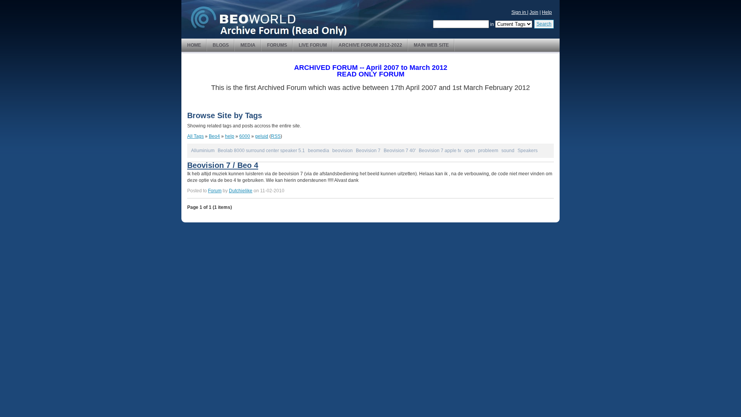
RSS (276, 136)
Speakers (528, 150)
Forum (215, 190)
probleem (488, 150)
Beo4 (214, 136)
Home (194, 45)
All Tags (195, 136)
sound (507, 150)
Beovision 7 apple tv (440, 150)
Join (534, 12)
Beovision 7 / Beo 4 (222, 165)
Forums (277, 45)
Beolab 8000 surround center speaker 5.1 (261, 150)
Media (247, 45)
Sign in (519, 12)
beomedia (318, 150)
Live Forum (313, 45)
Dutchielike (240, 190)
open (469, 150)
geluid (261, 136)
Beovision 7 (368, 150)
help (229, 136)
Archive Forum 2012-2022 (370, 45)
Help (547, 12)
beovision (342, 150)
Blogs (221, 45)
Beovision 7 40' (400, 150)
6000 (244, 136)
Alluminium (203, 150)
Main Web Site (431, 45)
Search (544, 24)
